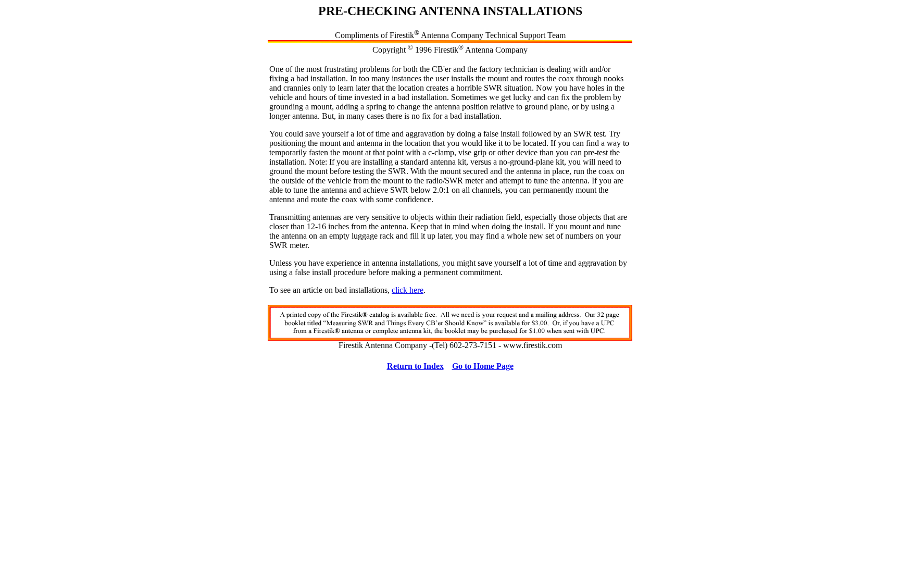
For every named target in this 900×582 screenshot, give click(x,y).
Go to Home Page (483, 366)
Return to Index (415, 366)
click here (407, 290)
